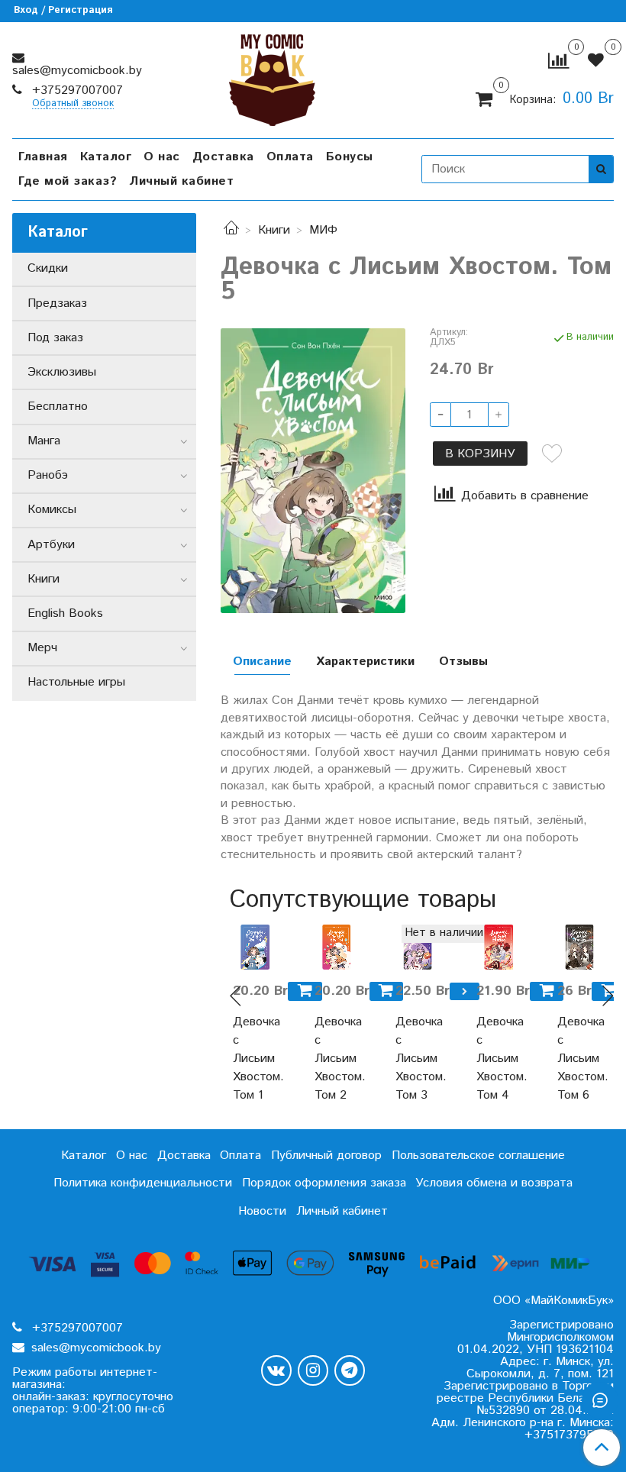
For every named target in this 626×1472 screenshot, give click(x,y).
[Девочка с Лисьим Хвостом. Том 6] (579, 947)
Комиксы (51, 509)
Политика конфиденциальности (142, 1183)
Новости (262, 1211)
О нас (162, 157)
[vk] (276, 1370)
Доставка (223, 157)
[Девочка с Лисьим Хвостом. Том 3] (417, 947)
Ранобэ (47, 475)
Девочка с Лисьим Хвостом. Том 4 (498, 1058)
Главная (43, 157)
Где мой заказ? (67, 181)
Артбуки (51, 545)
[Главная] (231, 230)
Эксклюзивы (61, 372)
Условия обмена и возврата (494, 1183)
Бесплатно (57, 406)
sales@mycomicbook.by (77, 70)
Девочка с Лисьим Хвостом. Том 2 (337, 1058)
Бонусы (349, 157)
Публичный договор (326, 1155)
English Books (65, 613)
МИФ (323, 230)
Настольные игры (76, 682)
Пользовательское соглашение (478, 1155)
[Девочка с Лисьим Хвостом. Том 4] (498, 947)
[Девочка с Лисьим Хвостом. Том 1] (255, 947)
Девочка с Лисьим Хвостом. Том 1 (255, 1058)
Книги (274, 230)
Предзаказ (57, 303)
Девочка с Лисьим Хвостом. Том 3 (417, 1058)
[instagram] (313, 1370)
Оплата (290, 157)
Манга (43, 441)
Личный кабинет (181, 181)
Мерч (42, 648)
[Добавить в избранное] (552, 453)
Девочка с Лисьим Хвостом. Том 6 (579, 1058)
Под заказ (55, 338)
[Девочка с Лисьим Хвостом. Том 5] (313, 470)
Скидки (47, 268)
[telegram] (349, 1370)
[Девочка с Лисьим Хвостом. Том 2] (337, 947)
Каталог (106, 157)
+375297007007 (75, 90)
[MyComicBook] (272, 77)
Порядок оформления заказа (324, 1183)
